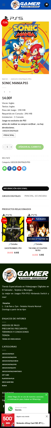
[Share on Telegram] (24, 168)
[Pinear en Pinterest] (19, 168)
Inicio (5, 79)
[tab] (25, 188)
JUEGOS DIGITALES (10, 131)
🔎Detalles (13, 244)
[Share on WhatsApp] (4, 168)
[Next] (49, 238)
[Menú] (3, 4)
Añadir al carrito (29, 147)
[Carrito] (46, 5)
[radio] (9, 135)
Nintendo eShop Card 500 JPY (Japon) (30, 423)
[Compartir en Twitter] (14, 168)
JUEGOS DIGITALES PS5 (21, 79)
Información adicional (15, 188)
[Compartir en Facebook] (9, 168)
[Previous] (2, 238)
